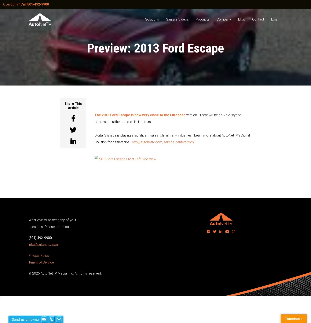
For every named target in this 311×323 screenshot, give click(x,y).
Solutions (152, 19)
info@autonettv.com (44, 245)
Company (224, 19)
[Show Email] (44, 319)
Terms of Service (41, 262)
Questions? (26, 4)
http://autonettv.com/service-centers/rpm (163, 142)
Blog (241, 19)
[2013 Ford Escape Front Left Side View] (125, 159)
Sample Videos (177, 19)
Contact (258, 19)
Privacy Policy (39, 256)
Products (202, 19)
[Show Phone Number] (51, 319)
